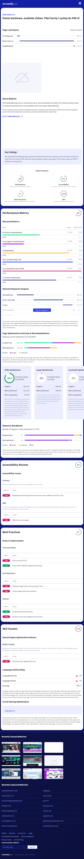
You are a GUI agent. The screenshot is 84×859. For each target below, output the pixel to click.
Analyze (32, 847)
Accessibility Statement (10, 836)
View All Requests (42, 310)
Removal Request (27, 836)
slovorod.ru (47, 796)
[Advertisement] (42, 56)
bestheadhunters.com (10, 791)
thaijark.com (6, 806)
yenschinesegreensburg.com (12, 801)
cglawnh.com (48, 816)
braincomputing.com (9, 811)
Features (12, 833)
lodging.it (46, 791)
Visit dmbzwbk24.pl (11, 116)
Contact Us (22, 833)
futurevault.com (8, 796)
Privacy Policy (7, 840)
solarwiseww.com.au (50, 826)
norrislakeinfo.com (9, 821)
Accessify (9, 3)
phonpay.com (48, 806)
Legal (30, 833)
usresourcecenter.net (9, 826)
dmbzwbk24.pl (8, 14)
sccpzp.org (47, 811)
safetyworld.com (8, 816)
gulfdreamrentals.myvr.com (53, 821)
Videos (4, 833)
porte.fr (46, 801)
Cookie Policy (19, 840)
